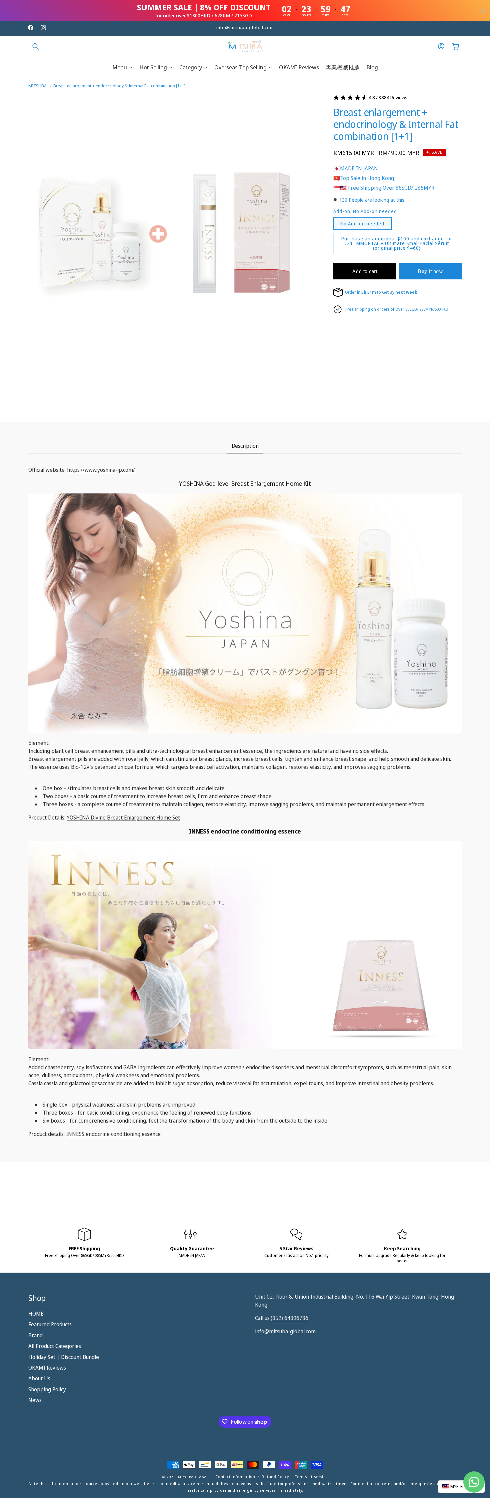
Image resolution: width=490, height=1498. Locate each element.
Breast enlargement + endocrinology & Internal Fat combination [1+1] (119, 86)
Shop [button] (37, 1298)
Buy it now (430, 271)
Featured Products (50, 1324)
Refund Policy (275, 1476)
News (35, 1400)
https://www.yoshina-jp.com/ (101, 469)
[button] (35, 46)
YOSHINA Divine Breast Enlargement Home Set (123, 817)
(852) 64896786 (289, 1318)
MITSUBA (37, 86)
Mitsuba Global (193, 1476)
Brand (35, 1335)
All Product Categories (54, 1346)
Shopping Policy (47, 1389)
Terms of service (311, 1476)
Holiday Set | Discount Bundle (63, 1357)
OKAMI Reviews (47, 1367)
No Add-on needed (362, 223)
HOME (36, 1313)
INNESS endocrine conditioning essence (113, 1134)
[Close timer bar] (483, 10)
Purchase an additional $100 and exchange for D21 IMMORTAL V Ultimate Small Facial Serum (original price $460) (396, 243)
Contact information (235, 1476)
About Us (39, 1378)
